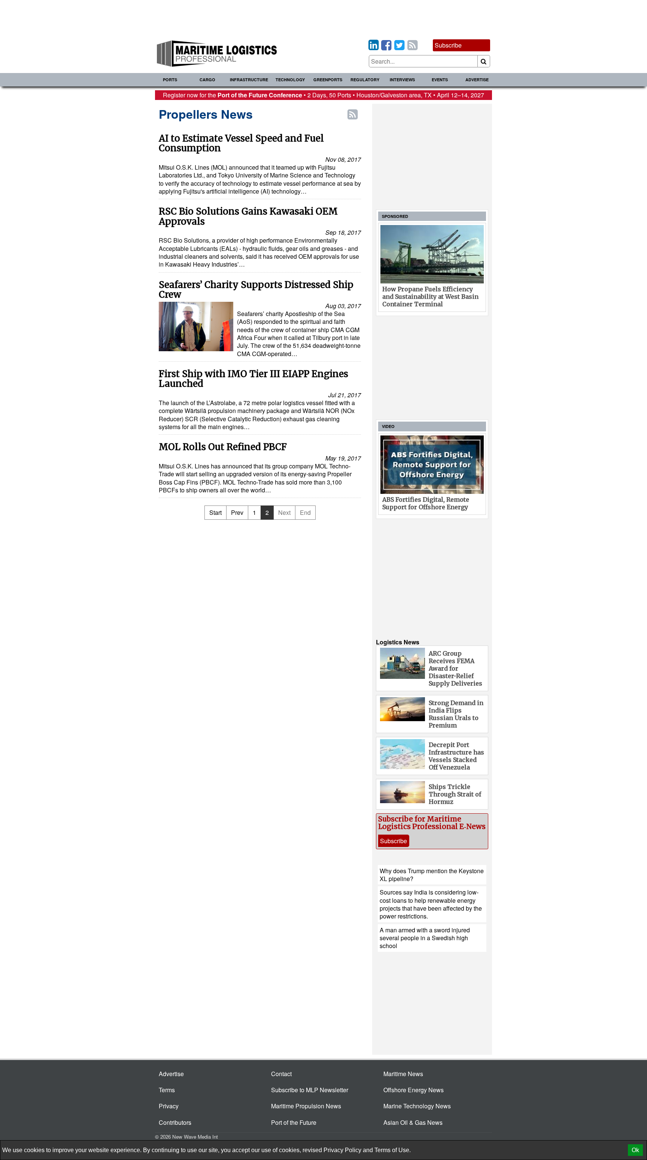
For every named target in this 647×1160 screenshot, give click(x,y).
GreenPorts (327, 79)
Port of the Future (293, 1122)
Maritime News (403, 1073)
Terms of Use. (392, 1150)
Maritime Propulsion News (306, 1106)
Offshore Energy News (413, 1089)
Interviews (402, 79)
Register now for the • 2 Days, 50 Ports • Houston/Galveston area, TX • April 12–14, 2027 (323, 95)
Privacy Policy (342, 1150)
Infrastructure (249, 79)
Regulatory (364, 79)
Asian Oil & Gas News (413, 1122)
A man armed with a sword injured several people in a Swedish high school (425, 938)
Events (440, 79)
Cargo (207, 79)
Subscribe (448, 45)
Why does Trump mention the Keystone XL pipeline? (432, 874)
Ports (170, 79)
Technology (290, 79)
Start (215, 512)
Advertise (477, 79)
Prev (237, 512)
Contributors (175, 1122)
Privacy (169, 1106)
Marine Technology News (417, 1106)
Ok (635, 1150)
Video (388, 426)
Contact (281, 1073)
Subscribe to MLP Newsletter (309, 1089)
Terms (167, 1089)
